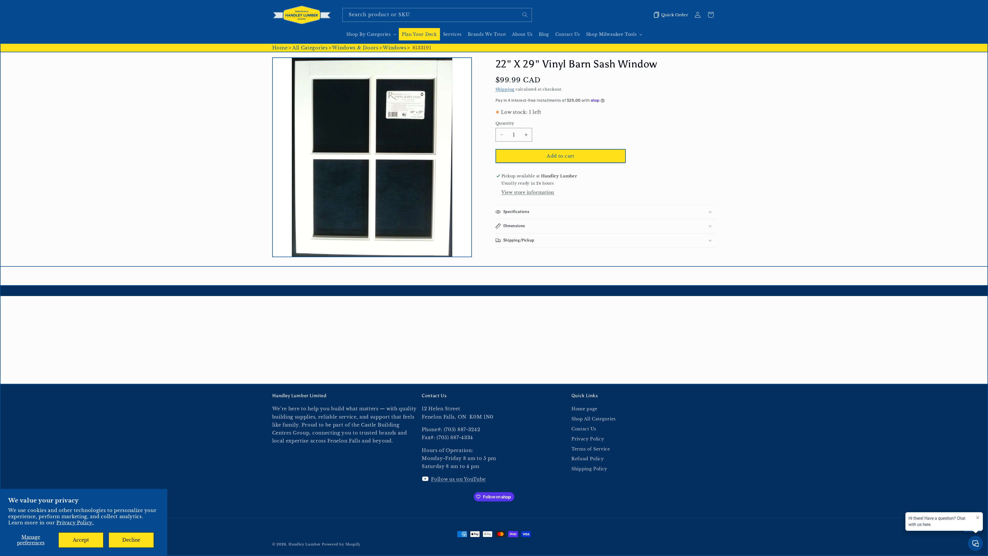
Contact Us (583, 428)
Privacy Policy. (75, 523)
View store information (527, 192)
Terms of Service (590, 448)
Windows (394, 48)
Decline (131, 540)
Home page (584, 408)
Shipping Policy (589, 468)
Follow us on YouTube (458, 479)
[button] (371, 34)
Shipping (505, 89)
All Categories (310, 48)
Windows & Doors (355, 48)
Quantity (505, 123)
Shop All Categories (593, 418)
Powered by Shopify (341, 544)
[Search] (525, 14)
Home (280, 48)
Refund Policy (587, 458)
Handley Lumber (304, 544)
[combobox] (437, 15)
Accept (81, 540)
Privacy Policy (587, 438)
